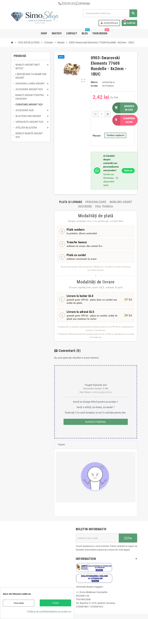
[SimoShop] (34, 17)
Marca (94, 82)
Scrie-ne (128, 170)
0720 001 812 (68, 3)
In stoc (94, 85)
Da (129, 538)
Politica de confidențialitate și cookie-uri (49, 611)
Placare (97, 135)
